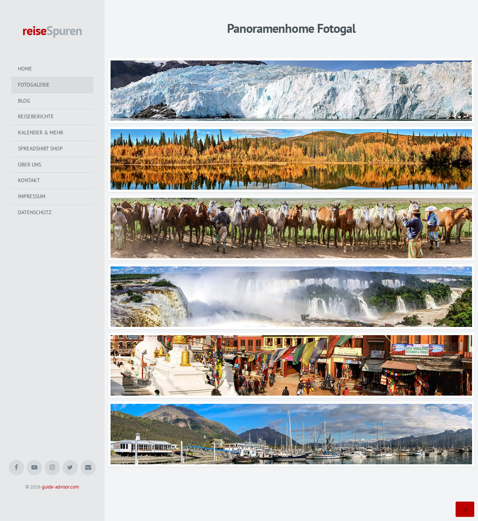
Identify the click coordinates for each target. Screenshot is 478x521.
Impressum (31, 196)
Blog (24, 100)
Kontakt (29, 180)
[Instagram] (52, 467)
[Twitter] (70, 467)
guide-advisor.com (60, 487)
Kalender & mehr (40, 132)
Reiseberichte (36, 116)
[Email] (88, 467)
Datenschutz (35, 212)
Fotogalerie (34, 84)
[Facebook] (16, 467)
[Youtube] (34, 467)
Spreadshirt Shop (40, 148)
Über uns (29, 164)
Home (25, 68)
